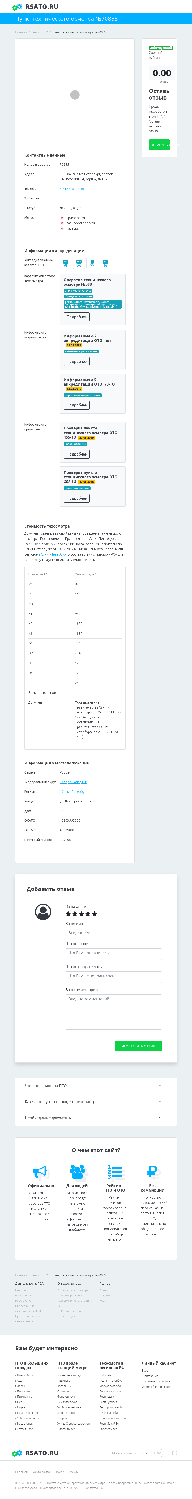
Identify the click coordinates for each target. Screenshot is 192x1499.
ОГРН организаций (69, 1310)
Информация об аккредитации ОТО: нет (87, 338)
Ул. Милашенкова (69, 1407)
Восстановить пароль (156, 1381)
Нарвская (70, 228)
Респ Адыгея (108, 1397)
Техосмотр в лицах (70, 1295)
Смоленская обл (110, 1391)
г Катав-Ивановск (26, 1413)
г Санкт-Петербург (53, 554)
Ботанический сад (69, 1375)
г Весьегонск (24, 1424)
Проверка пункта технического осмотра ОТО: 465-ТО (91, 433)
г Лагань (20, 1386)
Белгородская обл (111, 1407)
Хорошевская (66, 1413)
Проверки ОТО (25, 1305)
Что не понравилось (84, 966)
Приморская (73, 218)
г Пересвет (22, 1391)
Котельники (65, 1386)
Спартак (62, 1418)
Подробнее (77, 317)
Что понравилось (81, 943)
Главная (21, 1472)
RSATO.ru (41, 6)
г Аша (18, 1381)
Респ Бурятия (108, 1402)
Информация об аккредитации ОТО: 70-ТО (89, 382)
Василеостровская (78, 223)
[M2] (106, 265)
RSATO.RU (41, 1453)
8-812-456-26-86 (72, 189)
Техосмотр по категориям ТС (74, 1303)
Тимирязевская (67, 1402)
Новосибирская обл (113, 1418)
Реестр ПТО (23, 1295)
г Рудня (20, 1407)
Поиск (59, 1472)
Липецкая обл (109, 1413)
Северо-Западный (73, 782)
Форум (73, 1472)
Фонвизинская (66, 1397)
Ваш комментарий (82, 989)
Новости (21, 1290)
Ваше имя (74, 923)
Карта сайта (41, 1472)
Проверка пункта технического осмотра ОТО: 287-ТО (91, 477)
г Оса (18, 1402)
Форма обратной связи (156, 1387)
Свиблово (63, 1391)
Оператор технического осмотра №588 (87, 282)
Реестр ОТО (23, 1300)
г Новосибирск (25, 1375)
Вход (145, 1370)
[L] (93, 265)
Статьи (104, 1290)
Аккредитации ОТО (28, 1310)
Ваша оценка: (77, 906)
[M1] (79, 265)
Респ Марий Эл (109, 1424)
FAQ (102, 1300)
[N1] (66, 265)
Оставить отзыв (160, 144)
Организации (66, 1316)
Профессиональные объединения (28, 1319)
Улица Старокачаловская (73, 1424)
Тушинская (64, 1381)
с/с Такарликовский (28, 1418)
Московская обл (110, 1386)
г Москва (105, 1375)
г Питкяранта (23, 1397)
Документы (107, 1295)
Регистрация (150, 1376)
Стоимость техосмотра (72, 1290)
